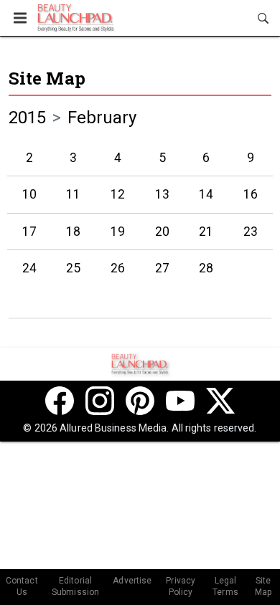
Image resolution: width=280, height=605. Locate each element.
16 (250, 194)
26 (118, 268)
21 (206, 231)
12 (118, 194)
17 (29, 231)
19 (118, 231)
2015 (27, 118)
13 (162, 194)
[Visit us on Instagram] (99, 400)
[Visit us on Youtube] (180, 400)
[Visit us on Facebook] (59, 400)
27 (162, 268)
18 (73, 231)
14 (206, 194)
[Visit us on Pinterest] (140, 400)
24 (29, 268)
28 (206, 268)
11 (73, 194)
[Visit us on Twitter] (220, 400)
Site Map (47, 78)
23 (250, 231)
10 (29, 194)
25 (73, 268)
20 (162, 231)
